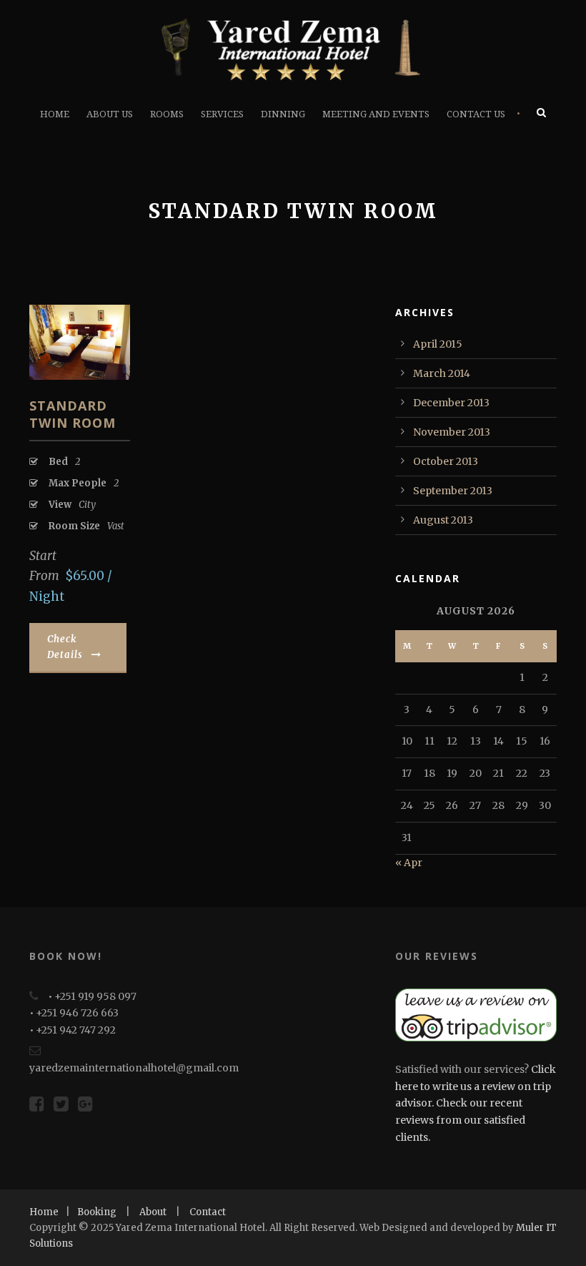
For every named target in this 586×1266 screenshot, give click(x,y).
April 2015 (437, 344)
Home (54, 114)
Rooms (167, 114)
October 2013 (445, 461)
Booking (96, 1212)
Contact (207, 1212)
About (153, 1212)
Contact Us (476, 114)
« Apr (408, 862)
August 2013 (443, 520)
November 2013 (451, 432)
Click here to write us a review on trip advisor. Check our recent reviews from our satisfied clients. (475, 1103)
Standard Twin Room (72, 414)
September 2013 (452, 490)
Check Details (65, 647)
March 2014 (441, 373)
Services (222, 114)
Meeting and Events (375, 114)
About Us (109, 114)
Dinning (283, 114)
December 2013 (451, 402)
